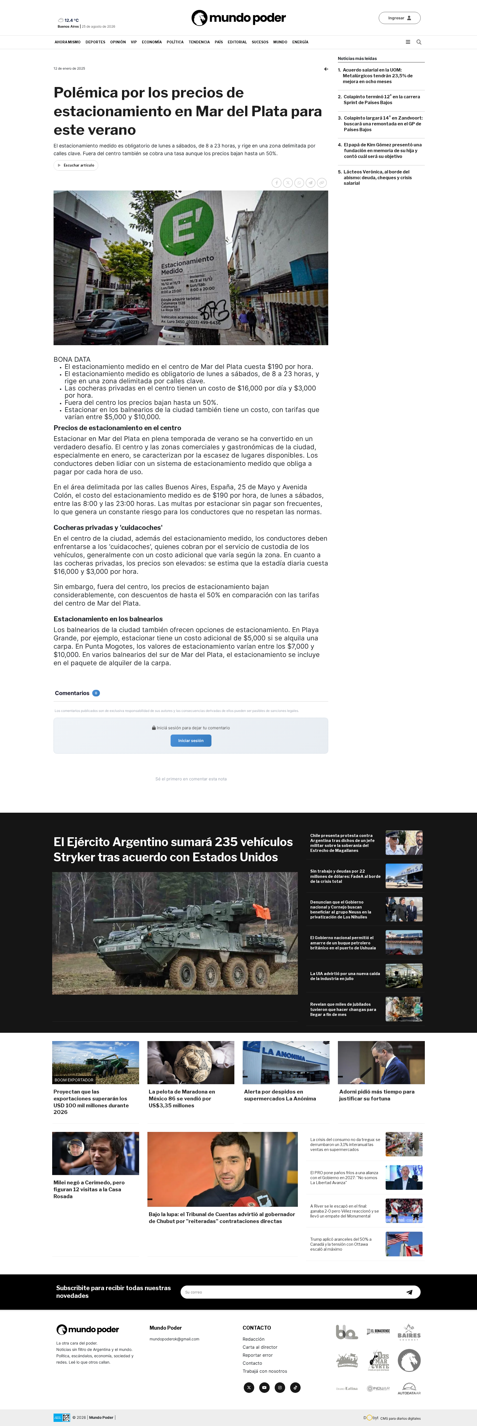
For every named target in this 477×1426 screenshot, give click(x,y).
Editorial (237, 42)
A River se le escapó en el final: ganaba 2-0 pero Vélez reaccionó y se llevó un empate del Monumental (344, 1211)
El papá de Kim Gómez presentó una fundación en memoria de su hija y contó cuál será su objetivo (383, 150)
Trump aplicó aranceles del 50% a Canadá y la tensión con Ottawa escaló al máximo (341, 1244)
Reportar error (258, 1355)
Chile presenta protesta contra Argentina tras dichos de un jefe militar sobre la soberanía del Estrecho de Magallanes (342, 843)
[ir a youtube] (264, 1387)
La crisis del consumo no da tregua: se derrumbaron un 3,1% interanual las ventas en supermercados (345, 1144)
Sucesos (260, 42)
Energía (300, 42)
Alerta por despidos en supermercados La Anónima (280, 1095)
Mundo (280, 42)
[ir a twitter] (249, 1387)
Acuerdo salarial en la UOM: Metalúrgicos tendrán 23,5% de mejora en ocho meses (378, 75)
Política (175, 42)
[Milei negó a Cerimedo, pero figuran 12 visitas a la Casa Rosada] (95, 1153)
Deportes (95, 42)
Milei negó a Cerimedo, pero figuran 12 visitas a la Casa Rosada (89, 1189)
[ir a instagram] (280, 1387)
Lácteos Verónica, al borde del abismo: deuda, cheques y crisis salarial (378, 177)
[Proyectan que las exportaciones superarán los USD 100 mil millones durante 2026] (95, 1062)
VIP (134, 42)
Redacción (253, 1339)
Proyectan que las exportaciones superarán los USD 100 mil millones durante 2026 (91, 1102)
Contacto (252, 1363)
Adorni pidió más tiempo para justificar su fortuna (377, 1095)
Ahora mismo (68, 42)
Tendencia (199, 42)
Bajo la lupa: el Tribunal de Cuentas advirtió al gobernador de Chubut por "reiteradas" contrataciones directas (222, 1217)
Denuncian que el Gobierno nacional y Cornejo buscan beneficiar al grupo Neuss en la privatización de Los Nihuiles (340, 910)
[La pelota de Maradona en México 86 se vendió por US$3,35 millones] (190, 1062)
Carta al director (260, 1347)
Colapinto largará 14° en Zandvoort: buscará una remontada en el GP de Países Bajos (383, 123)
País (219, 42)
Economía (152, 42)
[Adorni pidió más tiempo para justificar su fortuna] (381, 1062)
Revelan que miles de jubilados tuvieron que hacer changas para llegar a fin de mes (343, 1009)
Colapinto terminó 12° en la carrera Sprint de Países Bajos (382, 99)
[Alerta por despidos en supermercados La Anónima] (286, 1062)
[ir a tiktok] (295, 1387)
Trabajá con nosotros (265, 1371)
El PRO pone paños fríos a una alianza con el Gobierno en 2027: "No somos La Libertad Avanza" (344, 1177)
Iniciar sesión (191, 740)
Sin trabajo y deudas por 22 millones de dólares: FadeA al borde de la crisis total (345, 876)
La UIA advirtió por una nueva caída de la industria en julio (345, 976)
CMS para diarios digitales (400, 1418)
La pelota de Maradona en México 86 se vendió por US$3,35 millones (182, 1098)
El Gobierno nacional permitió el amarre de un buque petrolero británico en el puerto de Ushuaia (343, 942)
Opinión (118, 42)
